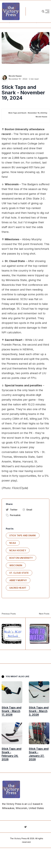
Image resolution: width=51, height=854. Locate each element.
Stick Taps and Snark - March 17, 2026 (11, 711)
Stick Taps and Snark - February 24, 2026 (11, 754)
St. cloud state (19, 572)
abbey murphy (18, 580)
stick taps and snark (22, 535)
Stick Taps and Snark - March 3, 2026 (39, 711)
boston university (21, 558)
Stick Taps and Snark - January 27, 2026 (39, 754)
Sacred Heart (17, 587)
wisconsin (15, 565)
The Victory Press (18, 838)
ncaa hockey (17, 550)
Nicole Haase (15, 76)
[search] (43, 11)
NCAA (12, 543)
